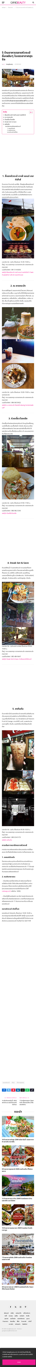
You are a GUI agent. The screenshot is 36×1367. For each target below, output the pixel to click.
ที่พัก (18, 1321)
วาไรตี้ (29, 1321)
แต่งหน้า (22, 1316)
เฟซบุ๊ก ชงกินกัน (7, 840)
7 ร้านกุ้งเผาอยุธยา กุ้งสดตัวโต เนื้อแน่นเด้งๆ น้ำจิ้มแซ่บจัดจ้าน (26, 1103)
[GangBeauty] (18, 2)
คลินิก (12, 1313)
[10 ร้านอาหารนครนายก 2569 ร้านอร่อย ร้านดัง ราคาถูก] (18, 1215)
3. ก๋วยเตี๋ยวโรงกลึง (9, 120)
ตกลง (19, 1362)
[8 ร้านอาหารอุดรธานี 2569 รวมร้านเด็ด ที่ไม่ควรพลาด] (18, 1156)
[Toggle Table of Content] (30, 112)
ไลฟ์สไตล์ (24, 1324)
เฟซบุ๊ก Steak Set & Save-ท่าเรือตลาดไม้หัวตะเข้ (16, 659)
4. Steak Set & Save (9, 122)
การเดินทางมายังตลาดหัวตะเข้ (13, 126)
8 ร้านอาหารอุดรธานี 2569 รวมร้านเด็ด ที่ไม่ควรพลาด (17, 1170)
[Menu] (3, 2)
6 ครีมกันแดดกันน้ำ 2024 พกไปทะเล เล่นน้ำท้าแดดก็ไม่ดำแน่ (9, 1103)
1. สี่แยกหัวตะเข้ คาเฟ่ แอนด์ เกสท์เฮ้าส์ (14, 115)
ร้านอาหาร (5, 1321)
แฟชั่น (16, 1316)
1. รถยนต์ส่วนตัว (11, 128)
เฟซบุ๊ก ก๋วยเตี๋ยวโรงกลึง (9, 513)
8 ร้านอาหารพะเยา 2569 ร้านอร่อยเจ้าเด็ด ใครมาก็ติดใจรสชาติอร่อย (17, 1288)
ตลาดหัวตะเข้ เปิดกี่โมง (12, 132)
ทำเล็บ (27, 1316)
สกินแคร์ (6, 1313)
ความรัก (11, 1324)
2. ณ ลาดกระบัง (8, 117)
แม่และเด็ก (18, 1313)
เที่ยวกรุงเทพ (20, 1083)
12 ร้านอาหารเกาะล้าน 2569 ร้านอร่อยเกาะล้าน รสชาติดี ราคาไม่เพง (17, 1199)
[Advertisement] (18, 30)
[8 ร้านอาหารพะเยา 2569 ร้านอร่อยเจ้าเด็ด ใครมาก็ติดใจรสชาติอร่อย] (18, 1273)
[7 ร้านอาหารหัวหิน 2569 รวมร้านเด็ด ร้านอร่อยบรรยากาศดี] (18, 1244)
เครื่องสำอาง (26, 1313)
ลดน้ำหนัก (13, 1319)
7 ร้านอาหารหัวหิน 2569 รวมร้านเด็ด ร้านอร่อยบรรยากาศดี (17, 1258)
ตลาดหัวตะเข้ (6, 1083)
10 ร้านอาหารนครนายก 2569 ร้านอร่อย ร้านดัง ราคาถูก (17, 1229)
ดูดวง (27, 1319)
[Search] (33, 2)
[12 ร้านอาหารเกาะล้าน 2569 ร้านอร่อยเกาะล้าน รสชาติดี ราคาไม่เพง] (18, 1185)
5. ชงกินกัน (6, 124)
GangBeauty (9, 64)
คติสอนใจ (17, 1324)
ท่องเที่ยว (12, 1321)
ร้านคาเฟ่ (23, 1321)
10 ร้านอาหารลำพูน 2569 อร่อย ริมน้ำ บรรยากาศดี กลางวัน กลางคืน (18, 1141)
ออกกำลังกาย (21, 1319)
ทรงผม (11, 1316)
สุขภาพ (6, 1319)
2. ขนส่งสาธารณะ (11, 130)
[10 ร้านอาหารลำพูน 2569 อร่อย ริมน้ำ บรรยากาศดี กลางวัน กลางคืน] (18, 1126)
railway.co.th (6, 891)
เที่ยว (13, 1083)
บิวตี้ (6, 1316)
